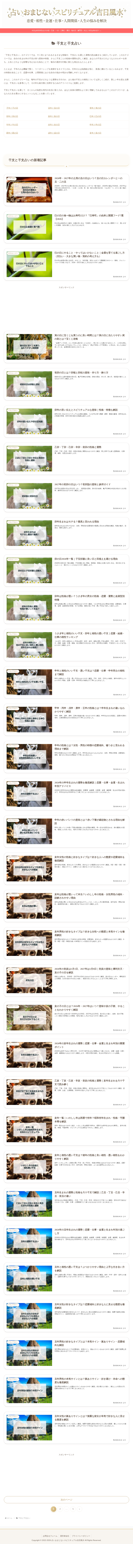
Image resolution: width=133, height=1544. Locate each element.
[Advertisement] (66, 307)
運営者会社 (64, 1536)
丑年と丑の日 (54, 108)
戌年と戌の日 (54, 133)
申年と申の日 (95, 124)
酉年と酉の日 (12, 133)
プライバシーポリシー (81, 1536)
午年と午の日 (12, 124)
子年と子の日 (12, 108)
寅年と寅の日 (95, 108)
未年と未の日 (54, 124)
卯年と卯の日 (12, 116)
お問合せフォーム (50, 1536)
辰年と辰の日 (54, 116)
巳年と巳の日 (95, 116)
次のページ (66, 1499)
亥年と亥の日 (95, 133)
